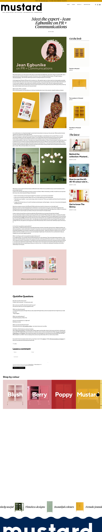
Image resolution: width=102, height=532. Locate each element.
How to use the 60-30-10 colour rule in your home (78, 180)
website (44, 338)
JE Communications (17, 77)
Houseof (58, 331)
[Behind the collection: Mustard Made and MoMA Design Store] (79, 145)
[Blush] (15, 394)
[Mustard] (88, 394)
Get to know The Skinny (76, 205)
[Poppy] (64, 394)
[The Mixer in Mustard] (79, 114)
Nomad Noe (62, 331)
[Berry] (39, 394)
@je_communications (20, 330)
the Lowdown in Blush (27, 326)
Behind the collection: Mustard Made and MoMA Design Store (78, 155)
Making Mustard (10, 12)
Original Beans (16, 333)
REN (23, 217)
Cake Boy (23, 333)
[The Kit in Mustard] (79, 55)
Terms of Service (37, 364)
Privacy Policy (31, 364)
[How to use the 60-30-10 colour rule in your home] (79, 170)
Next (98, 394)
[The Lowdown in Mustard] (79, 84)
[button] (68, 4)
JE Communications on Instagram (57, 338)
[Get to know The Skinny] (79, 195)
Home (3, 12)
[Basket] (100, 4)
